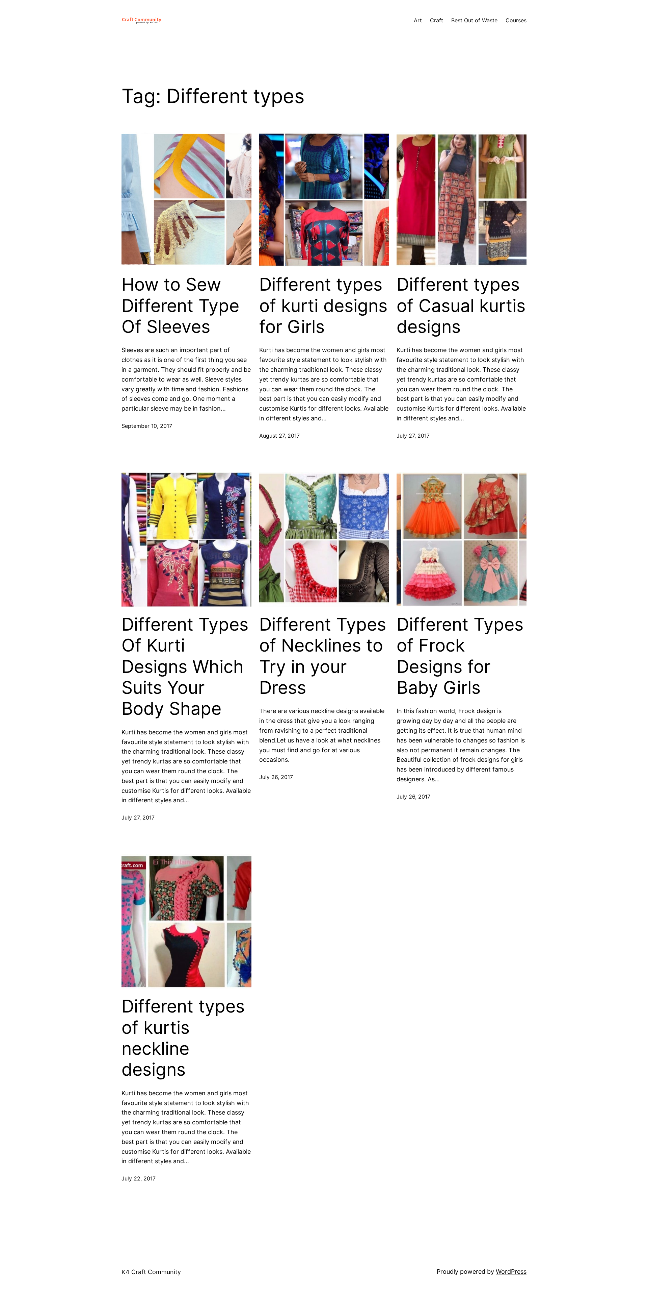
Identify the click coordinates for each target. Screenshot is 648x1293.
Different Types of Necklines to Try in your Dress (322, 656)
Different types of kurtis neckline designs (183, 1038)
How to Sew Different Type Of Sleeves (180, 305)
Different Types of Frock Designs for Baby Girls (460, 656)
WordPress (511, 1271)
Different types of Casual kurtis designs (461, 305)
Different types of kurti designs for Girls (323, 305)
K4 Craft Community (151, 1271)
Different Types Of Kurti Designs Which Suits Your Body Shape (185, 666)
